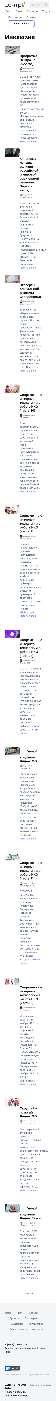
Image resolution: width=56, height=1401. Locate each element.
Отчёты (31, 17)
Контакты (37, 1329)
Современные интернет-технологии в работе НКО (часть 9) (31, 523)
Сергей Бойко (28, 69)
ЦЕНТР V (10, 1384)
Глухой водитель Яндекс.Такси (30, 1213)
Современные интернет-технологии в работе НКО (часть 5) (31, 995)
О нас (19, 11)
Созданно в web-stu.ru (40, 1385)
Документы (16, 1324)
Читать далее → (29, 141)
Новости (33, 1312)
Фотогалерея (35, 1324)
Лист (8, 11)
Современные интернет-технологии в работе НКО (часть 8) (31, 648)
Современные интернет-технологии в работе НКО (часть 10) (31, 402)
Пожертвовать (21, 23)
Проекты (32, 11)
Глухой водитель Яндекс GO (28, 756)
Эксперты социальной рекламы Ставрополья (30, 291)
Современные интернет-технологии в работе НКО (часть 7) (31, 870)
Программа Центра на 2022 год (28, 60)
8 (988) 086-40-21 (16, 1344)
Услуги (46, 11)
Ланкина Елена (29, 415)
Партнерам (15, 17)
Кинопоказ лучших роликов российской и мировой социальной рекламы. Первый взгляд (29, 174)
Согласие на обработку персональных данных (27, 1374)
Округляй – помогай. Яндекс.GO (28, 1112)
